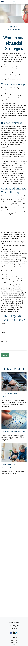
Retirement (14, 640)
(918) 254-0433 (15, 622)
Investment (14, 642)
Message (4, 341)
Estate (14, 644)
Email (3, 332)
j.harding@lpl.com (14, 631)
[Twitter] (14, 633)
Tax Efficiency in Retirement (8, 466)
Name (3, 323)
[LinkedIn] (16, 633)
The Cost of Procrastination (13, 431)
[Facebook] (11, 633)
